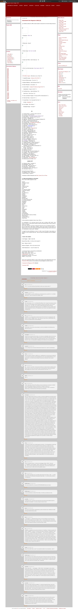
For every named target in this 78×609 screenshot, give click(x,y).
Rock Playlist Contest (62, 57)
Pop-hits (60, 110)
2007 (8, 85)
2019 (8, 74)
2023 (8, 70)
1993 (8, 92)
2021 (8, 72)
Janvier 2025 (9, 62)
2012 (8, 80)
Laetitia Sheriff (25, 254)
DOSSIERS (42, 5)
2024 (8, 69)
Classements (61, 80)
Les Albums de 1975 (62, 26)
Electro (60, 81)
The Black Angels (26, 75)
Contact (33, 608)
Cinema (60, 75)
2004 (8, 88)
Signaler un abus (39, 608)
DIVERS (52, 5)
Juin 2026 (9, 55)
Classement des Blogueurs (63, 71)
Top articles (29, 608)
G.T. (17, 608)
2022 (8, 71)
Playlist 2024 (61, 31)
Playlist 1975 (61, 27)
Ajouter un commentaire (31, 280)
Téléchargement (61, 77)
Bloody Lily (61, 113)
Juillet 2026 (9, 54)
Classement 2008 (25, 265)
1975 (8, 95)
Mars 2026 (9, 56)
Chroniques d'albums (62, 42)
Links (60, 52)
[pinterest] (44, 1)
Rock (60, 74)
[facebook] (40, 1)
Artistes (60, 38)
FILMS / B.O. (48, 5)
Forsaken (60, 114)
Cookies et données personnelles (52, 608)
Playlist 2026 (61, 20)
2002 (8, 90)
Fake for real (61, 107)
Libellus (60, 109)
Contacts (60, 43)
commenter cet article (52, 271)
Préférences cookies (62, 608)
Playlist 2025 (61, 25)
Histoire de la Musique (63, 51)
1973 (8, 96)
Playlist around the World (63, 54)
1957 (8, 98)
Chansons (60, 41)
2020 (8, 73)
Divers (60, 72)
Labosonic (60, 108)
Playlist (60, 76)
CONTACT (58, 5)
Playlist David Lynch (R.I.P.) (64, 28)
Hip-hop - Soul (61, 82)
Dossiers (60, 47)
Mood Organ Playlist (62, 53)
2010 (8, 82)
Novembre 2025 (10, 57)
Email (59, 96)
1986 (8, 93)
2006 (8, 86)
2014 (8, 78)
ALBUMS (21, 5)
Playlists (60, 55)
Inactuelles (61, 115)
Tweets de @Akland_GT (62, 65)
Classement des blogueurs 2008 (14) (31, 20)
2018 (8, 75)
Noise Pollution (61, 112)
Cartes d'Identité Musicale (63, 40)
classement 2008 (25, 260)
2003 (8, 89)
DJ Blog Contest (62, 46)
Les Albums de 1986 (62, 21)
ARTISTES (26, 5)
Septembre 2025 (10, 59)
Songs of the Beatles (62, 58)
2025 (8, 68)
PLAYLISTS (37, 5)
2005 (8, 87)
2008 (8, 84)
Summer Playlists (62, 59)
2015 (8, 77)
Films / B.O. (61, 49)
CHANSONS (31, 5)
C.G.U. (44, 608)
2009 (8, 83)
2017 (8, 76)
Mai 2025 (9, 60)
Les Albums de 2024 (62, 30)
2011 (8, 81)
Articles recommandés (63, 37)
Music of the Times (62, 104)
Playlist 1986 (61, 22)
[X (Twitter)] (42, 1)
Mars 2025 (9, 61)
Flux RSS (60, 88)
